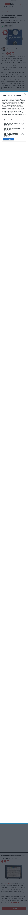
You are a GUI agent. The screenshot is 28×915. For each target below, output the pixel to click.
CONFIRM (8, 139)
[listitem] (14, 120)
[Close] (25, 94)
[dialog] (14, 457)
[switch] (22, 123)
